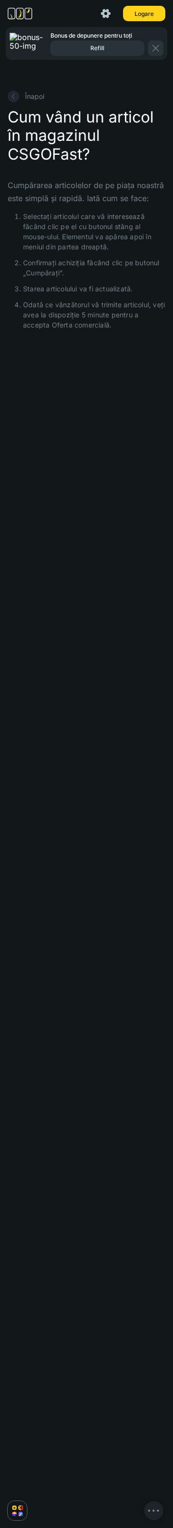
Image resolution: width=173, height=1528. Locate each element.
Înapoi (34, 96)
